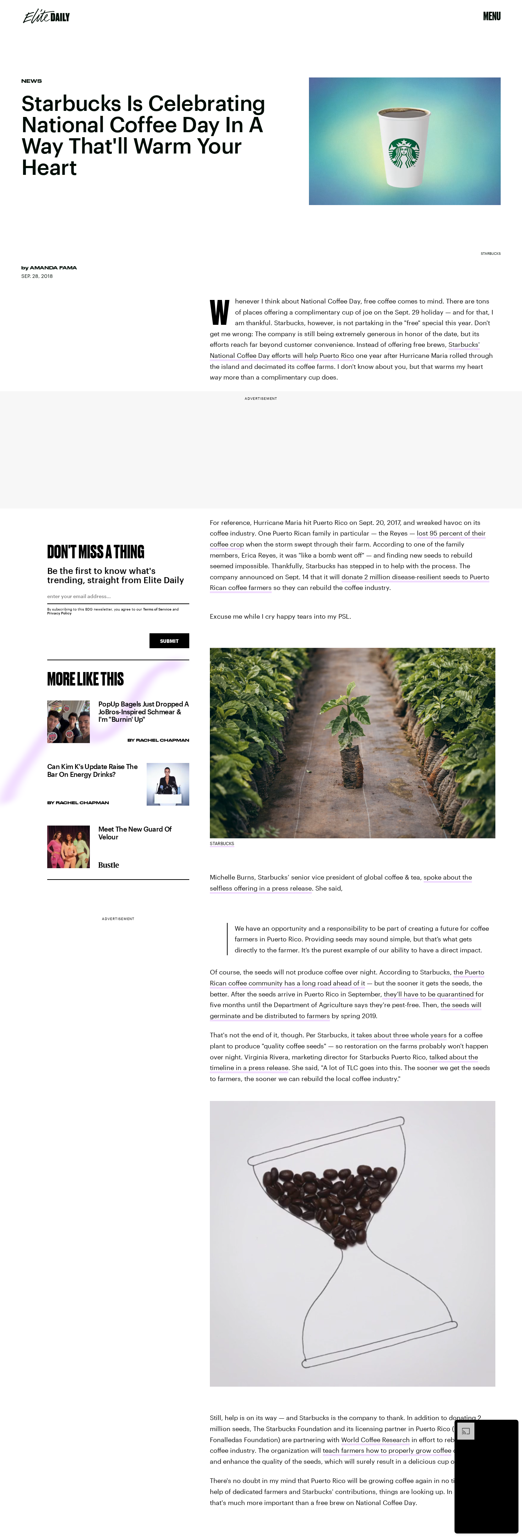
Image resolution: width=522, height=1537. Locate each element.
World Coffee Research (375, 1440)
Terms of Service (157, 609)
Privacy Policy (59, 613)
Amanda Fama (53, 267)
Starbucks (222, 843)
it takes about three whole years (399, 1035)
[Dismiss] (510, 1426)
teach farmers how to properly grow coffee (387, 1450)
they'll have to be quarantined (428, 994)
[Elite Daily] (46, 16)
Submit (169, 641)
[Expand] (462, 1426)
